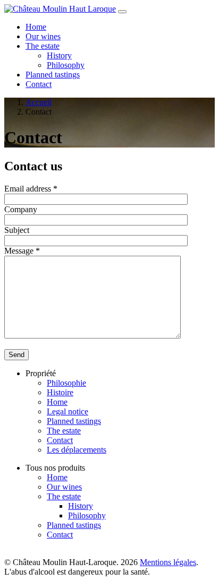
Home (36, 26)
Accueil (39, 102)
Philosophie (66, 382)
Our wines (43, 36)
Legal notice (67, 411)
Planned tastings (53, 74)
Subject (16, 230)
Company (20, 209)
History (59, 55)
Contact (39, 84)
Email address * (30, 188)
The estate (43, 45)
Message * (22, 250)
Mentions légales (168, 562)
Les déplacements (76, 449)
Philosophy (66, 65)
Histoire (60, 392)
